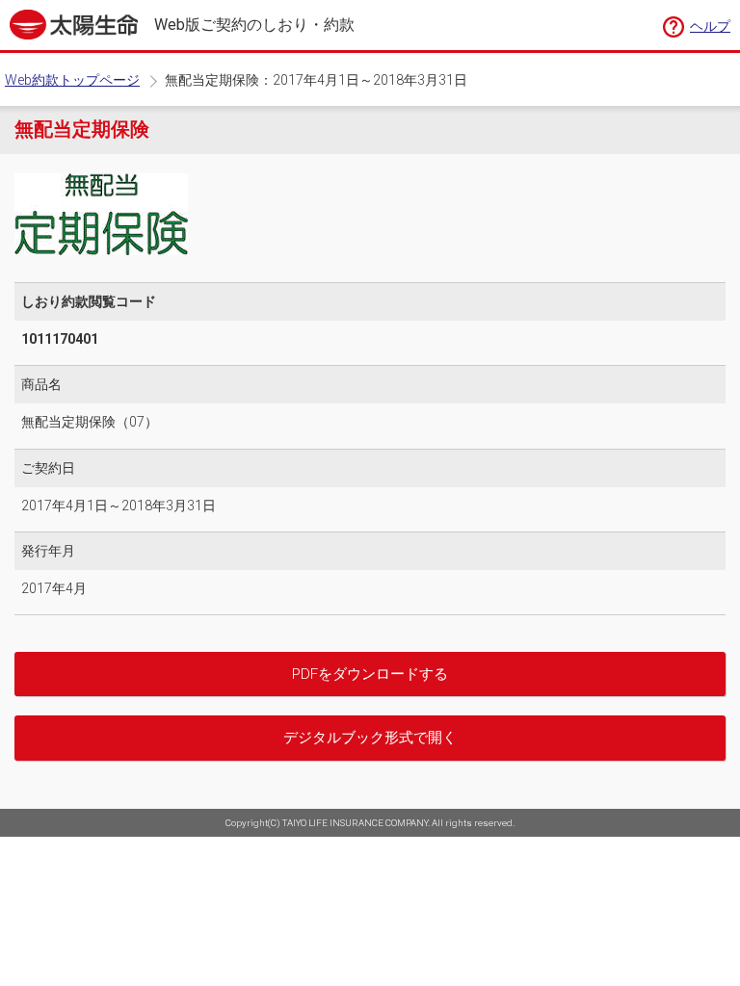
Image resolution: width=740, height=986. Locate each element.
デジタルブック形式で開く (370, 737)
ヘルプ (710, 26)
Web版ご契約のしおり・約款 (254, 25)
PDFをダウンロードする (370, 674)
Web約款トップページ (72, 80)
